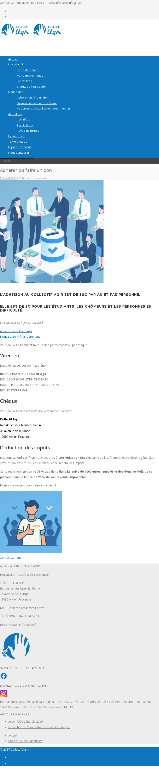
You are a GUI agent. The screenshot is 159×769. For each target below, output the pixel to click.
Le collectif (15, 64)
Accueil (13, 59)
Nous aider (15, 92)
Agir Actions (25, 125)
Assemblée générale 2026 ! (26, 721)
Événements (16, 136)
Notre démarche (28, 70)
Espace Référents (20, 147)
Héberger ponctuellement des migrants (43, 108)
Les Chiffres (24, 81)
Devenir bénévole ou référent (37, 103)
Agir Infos (23, 119)
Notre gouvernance (30, 75)
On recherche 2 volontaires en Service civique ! (39, 727)
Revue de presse (28, 130)
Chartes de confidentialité (25, 741)
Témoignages (17, 141)
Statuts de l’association (32, 86)
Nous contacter (18, 152)
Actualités (15, 114)
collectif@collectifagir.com (65, 3)
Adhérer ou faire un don (32, 97)
